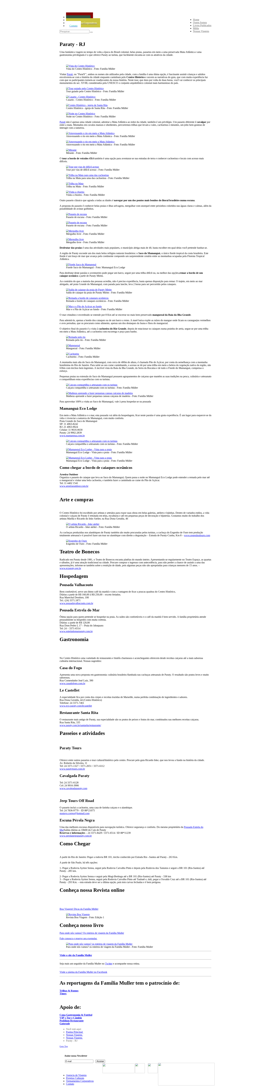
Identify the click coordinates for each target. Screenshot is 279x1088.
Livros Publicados (202, 25)
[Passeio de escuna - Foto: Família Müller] (76, 214)
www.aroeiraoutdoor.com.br (74, 486)
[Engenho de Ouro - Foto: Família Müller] (76, 540)
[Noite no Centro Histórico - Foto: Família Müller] (80, 113)
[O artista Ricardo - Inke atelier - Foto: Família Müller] (82, 524)
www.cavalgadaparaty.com (73, 788)
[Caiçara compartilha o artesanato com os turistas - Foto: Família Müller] (91, 384)
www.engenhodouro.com (197, 535)
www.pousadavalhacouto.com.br (76, 603)
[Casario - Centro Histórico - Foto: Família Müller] (80, 96)
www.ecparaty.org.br (70, 568)
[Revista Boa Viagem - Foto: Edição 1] (78, 914)
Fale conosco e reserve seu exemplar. (78, 938)
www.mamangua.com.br (72, 435)
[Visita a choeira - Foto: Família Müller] (75, 192)
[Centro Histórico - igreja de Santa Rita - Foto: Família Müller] (87, 105)
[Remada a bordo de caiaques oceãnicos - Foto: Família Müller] (87, 298)
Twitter (108, 963)
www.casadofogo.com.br (72, 683)
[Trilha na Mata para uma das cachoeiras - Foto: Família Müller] (87, 175)
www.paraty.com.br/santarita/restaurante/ (80, 725)
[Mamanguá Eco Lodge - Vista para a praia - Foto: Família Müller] (89, 449)
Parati (70, 74)
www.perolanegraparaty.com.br (76, 835)
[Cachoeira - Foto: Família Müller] (72, 353)
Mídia (196, 28)
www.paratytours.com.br (72, 768)
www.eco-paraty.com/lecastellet (76, 705)
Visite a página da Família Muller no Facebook (83, 972)
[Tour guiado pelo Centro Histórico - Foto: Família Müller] (85, 88)
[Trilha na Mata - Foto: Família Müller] (74, 183)
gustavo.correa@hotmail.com (74, 813)
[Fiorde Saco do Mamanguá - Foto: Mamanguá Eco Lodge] (81, 264)
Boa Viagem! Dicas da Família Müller (79, 909)
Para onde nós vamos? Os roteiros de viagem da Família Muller (92, 933)
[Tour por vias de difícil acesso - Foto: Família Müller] (82, 166)
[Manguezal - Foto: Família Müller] (73, 345)
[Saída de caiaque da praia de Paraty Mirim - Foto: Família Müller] (89, 289)
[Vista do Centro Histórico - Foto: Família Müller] (80, 65)
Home (196, 19)
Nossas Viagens (201, 31)
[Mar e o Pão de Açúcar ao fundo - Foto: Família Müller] (84, 306)
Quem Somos (200, 22)
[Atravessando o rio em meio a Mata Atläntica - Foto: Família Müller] (90, 133)
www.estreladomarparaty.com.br (76, 631)
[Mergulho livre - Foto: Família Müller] (75, 231)
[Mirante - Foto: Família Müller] (71, 150)
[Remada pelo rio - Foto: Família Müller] (75, 337)
